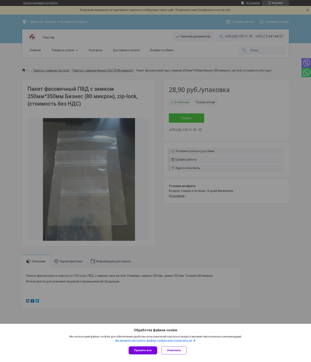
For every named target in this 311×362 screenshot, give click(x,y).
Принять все (143, 350)
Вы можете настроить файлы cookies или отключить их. (154, 340)
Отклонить (174, 350)
